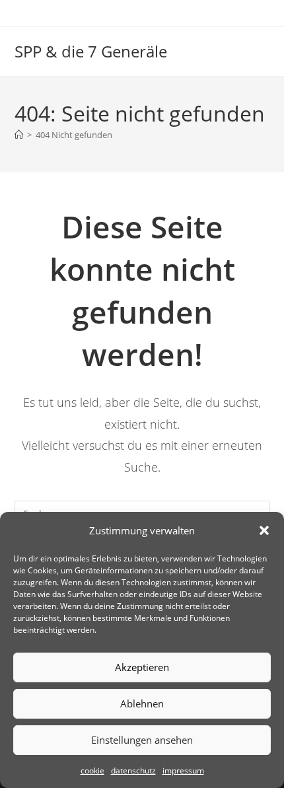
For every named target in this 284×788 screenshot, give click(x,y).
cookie (92, 770)
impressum (183, 770)
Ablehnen (142, 703)
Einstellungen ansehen (142, 739)
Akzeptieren (142, 667)
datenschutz (133, 770)
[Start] (19, 135)
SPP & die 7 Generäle (91, 51)
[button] (264, 530)
